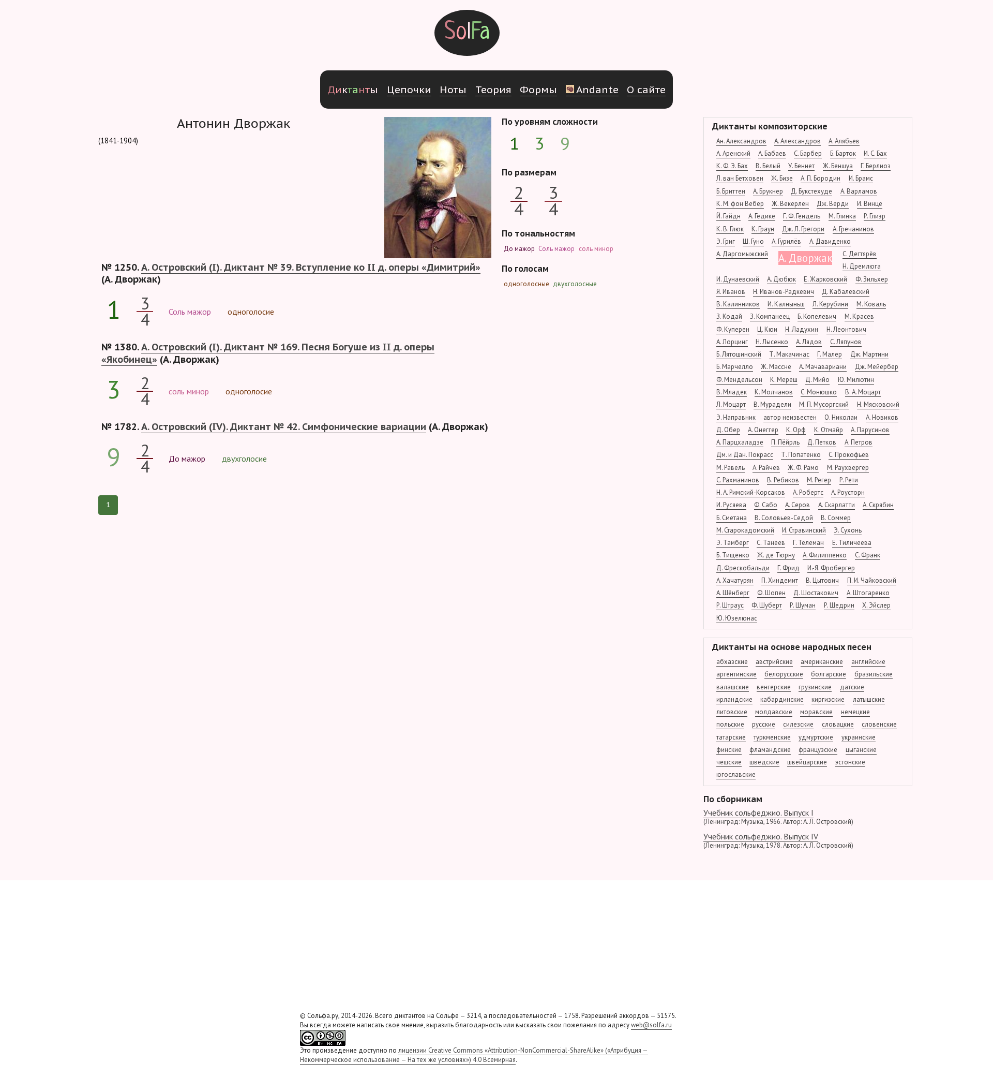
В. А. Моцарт (863, 392)
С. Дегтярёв (859, 253)
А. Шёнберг (732, 592)
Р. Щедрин (839, 605)
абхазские (732, 661)
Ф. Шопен (771, 592)
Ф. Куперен (732, 329)
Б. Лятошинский (738, 354)
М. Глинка (842, 216)
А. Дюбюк (781, 279)
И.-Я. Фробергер (831, 568)
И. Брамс (861, 178)
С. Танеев (771, 542)
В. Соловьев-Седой (784, 517)
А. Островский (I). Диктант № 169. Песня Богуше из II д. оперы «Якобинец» (267, 353)
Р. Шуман (803, 605)
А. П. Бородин (820, 178)
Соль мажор (556, 248)
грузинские (815, 687)
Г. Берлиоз (876, 165)
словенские (879, 724)
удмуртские (816, 737)
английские (868, 661)
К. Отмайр (828, 429)
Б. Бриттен (730, 191)
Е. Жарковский (825, 279)
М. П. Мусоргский (824, 404)
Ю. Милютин (856, 379)
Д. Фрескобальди (743, 568)
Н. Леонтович (846, 329)
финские (729, 749)
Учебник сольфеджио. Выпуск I (778, 816)
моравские (816, 711)
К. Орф (796, 429)
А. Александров (797, 141)
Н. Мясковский (878, 404)
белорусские (783, 674)
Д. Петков (821, 442)
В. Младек (731, 392)
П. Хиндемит (779, 580)
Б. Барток (843, 153)
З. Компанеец (770, 316)
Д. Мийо (817, 379)
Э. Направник (736, 417)
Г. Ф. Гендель (801, 216)
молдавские (773, 711)
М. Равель (730, 467)
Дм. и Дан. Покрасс (744, 454)
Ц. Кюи (767, 329)
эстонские (850, 762)
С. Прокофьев (849, 454)
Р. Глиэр (874, 216)
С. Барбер (808, 153)
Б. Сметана (731, 517)
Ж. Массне (776, 366)
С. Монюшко (819, 392)
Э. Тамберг (732, 542)
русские (763, 724)
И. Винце (869, 203)
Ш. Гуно (753, 241)
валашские (732, 687)
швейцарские (807, 762)
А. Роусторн (848, 492)
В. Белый (768, 165)
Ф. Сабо (765, 504)
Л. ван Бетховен (739, 178)
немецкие (855, 711)
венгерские (774, 687)
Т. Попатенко (801, 454)
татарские (731, 737)
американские (822, 661)
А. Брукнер (768, 191)
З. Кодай (729, 316)
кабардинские (782, 699)
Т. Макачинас (789, 354)
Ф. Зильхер (871, 279)
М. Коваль (871, 304)
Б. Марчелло (734, 366)
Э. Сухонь (848, 530)
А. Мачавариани (823, 366)
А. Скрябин (878, 504)
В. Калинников (738, 304)
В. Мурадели (772, 404)
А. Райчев (766, 467)
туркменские (772, 737)
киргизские (828, 699)
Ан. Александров (741, 141)
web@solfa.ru (651, 1025)
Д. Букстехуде (811, 191)
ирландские (734, 699)
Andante (597, 89)
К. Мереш (784, 379)
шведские (764, 762)
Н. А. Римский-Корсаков (750, 492)
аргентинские (736, 674)
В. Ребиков (783, 480)
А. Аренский (733, 153)
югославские (736, 774)
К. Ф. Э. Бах (732, 165)
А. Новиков (882, 417)
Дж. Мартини (869, 354)
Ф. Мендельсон (739, 379)
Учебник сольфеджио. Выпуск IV (778, 840)
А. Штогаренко (868, 592)
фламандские (770, 749)
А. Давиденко (830, 241)
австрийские (774, 661)
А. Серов (797, 504)
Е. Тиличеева (851, 542)
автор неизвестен (790, 417)
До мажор (519, 248)
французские (818, 749)
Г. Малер (829, 354)
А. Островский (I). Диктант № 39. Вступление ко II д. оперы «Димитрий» (310, 267)
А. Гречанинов (853, 229)
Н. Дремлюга (861, 266)
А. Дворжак (805, 258)
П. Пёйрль (785, 442)
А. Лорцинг (732, 341)
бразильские (873, 674)
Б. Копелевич (817, 316)
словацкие (838, 724)
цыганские (861, 749)
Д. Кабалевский (845, 291)
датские (852, 687)
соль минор (596, 248)
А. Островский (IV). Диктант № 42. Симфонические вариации (283, 426)
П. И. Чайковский (871, 580)
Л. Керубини (830, 304)
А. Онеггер (763, 429)
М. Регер (819, 480)
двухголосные (575, 283)
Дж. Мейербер (876, 366)
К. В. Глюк (730, 229)
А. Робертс (808, 492)
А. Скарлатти (836, 504)
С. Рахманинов (737, 480)
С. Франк (867, 555)
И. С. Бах (875, 153)
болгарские (828, 674)
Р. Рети (848, 480)
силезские (798, 724)
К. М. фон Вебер (740, 203)
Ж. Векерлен (790, 203)
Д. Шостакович (815, 592)
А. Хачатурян (735, 580)
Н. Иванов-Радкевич (783, 291)
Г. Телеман (808, 542)
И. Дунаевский (737, 279)
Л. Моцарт (731, 404)
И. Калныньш (786, 304)
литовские (731, 711)
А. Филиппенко (825, 555)
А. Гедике (761, 216)
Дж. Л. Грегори (803, 229)
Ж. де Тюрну (776, 555)
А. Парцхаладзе (739, 442)
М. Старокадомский (745, 530)
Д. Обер (728, 429)
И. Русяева (731, 504)
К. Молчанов (774, 392)
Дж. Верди (833, 203)
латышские (869, 699)
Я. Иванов (730, 291)
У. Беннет (801, 165)
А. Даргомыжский (742, 253)
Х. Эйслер (876, 605)
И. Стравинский (804, 530)
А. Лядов (809, 341)
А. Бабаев (772, 153)
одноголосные (526, 283)
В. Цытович (822, 580)
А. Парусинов (870, 429)
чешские (729, 762)
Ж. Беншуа (838, 165)
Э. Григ (725, 241)
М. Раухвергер (848, 467)
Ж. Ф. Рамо (803, 467)
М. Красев (859, 316)
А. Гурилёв (786, 241)
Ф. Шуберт (766, 605)
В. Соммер (836, 517)
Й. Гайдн (728, 216)
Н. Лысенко (772, 341)
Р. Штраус (730, 605)
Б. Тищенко (732, 555)
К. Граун (762, 229)
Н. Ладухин (801, 329)
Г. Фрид (788, 568)
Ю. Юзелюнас (736, 618)
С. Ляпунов (846, 341)
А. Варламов (858, 191)
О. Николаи (840, 417)
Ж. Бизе (782, 178)
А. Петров (858, 442)
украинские (858, 737)
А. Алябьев (844, 141)
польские (730, 724)
